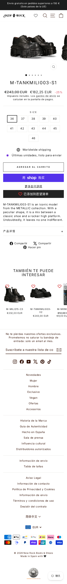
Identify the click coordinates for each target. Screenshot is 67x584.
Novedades (33, 374)
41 (11, 128)
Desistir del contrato (33, 506)
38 (33, 118)
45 (55, 128)
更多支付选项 (33, 186)
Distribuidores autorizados (33, 449)
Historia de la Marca (33, 420)
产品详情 (9, 231)
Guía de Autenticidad (33, 426)
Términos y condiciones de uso (33, 500)
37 (22, 118)
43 (33, 128)
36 (12, 118)
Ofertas (33, 403)
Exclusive (33, 391)
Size (33, 112)
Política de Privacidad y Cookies (33, 489)
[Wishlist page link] (37, 15)
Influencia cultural (33, 443)
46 (33, 138)
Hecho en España (33, 432)
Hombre (33, 386)
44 (44, 128)
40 (55, 118)
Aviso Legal (33, 477)
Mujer (33, 380)
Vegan (33, 397)
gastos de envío (46, 96)
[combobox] (33, 527)
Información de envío (34, 460)
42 (22, 128)
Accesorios (33, 409)
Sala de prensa (33, 437)
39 (44, 118)
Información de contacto (33, 483)
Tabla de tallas (33, 466)
